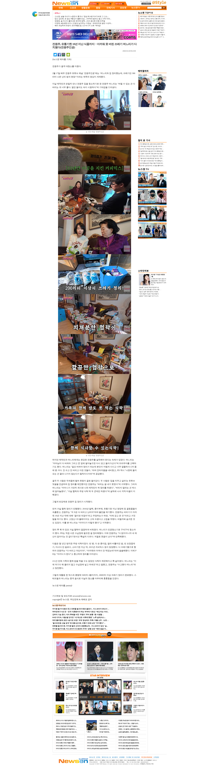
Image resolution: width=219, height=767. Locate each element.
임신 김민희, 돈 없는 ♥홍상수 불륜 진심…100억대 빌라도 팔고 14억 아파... (83, 19)
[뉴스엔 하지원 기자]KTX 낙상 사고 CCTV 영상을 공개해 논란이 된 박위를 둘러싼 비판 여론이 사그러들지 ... (100, 669)
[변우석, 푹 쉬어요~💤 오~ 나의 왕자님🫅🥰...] (152, 204)
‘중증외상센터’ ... (103, 726)
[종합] (98, 9)
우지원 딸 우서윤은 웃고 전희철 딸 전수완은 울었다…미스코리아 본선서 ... (80, 609)
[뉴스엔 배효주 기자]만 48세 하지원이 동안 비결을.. (71, 687)
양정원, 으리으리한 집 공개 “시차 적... (66, 723)
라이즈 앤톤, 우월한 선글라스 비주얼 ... (97, 740)
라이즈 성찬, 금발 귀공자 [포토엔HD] (128, 745)
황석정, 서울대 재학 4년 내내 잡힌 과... (66, 737)
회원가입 (148, 1)
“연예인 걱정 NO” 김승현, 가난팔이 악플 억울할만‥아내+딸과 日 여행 (160, 34)
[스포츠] (73, 9)
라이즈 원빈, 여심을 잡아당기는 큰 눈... (128, 748)
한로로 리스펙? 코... (104, 723)
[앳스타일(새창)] (159, 4)
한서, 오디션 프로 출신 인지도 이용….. (150, 289)
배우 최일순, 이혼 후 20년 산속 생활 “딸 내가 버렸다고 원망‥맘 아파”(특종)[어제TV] (164, 16)
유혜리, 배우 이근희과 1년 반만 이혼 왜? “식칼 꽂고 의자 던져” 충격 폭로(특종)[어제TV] (165, 25)
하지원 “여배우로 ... (104, 732)
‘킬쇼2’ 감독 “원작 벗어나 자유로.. (149, 291)
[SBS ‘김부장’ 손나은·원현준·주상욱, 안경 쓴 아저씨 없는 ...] (152, 187)
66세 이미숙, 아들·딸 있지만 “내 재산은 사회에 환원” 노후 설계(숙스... (79, 617)
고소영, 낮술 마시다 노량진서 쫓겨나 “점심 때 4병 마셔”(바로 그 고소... (82, 16)
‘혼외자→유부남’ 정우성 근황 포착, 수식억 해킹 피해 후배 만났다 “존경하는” (162, 19)
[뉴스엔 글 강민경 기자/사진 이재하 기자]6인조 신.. (71, 711)
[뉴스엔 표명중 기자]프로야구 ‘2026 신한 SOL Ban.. (139, 687)
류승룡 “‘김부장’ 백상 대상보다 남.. (149, 287)
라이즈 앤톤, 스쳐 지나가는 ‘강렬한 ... (66, 745)
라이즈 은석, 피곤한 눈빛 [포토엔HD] (97, 745)
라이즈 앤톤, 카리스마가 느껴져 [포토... (66, 748)
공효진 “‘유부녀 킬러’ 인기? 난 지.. (149, 296)
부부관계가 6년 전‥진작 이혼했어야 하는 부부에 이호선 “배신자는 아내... (80, 612)
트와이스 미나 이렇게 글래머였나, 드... (66, 720)
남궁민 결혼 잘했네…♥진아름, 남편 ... (128, 732)
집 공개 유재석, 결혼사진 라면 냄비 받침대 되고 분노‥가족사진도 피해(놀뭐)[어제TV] (165, 21)
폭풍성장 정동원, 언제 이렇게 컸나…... (66, 729)
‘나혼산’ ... (89, 732)
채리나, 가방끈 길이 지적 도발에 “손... (66, 726)
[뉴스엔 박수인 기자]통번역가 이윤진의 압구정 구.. (139, 711)
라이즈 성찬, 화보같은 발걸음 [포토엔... (128, 743)
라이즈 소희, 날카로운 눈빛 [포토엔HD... (98, 748)
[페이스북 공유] (59, 54)
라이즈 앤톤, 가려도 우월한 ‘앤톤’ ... (65, 743)
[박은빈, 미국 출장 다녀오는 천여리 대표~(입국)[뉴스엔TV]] (152, 221)
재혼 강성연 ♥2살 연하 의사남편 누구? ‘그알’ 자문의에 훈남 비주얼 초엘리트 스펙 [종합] (165, 37)
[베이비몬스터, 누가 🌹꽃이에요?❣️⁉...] (152, 238)
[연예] (60, 9)
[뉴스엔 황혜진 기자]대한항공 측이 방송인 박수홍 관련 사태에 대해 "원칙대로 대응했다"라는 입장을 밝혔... (131, 669)
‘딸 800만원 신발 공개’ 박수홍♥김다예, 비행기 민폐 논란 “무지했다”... (78, 623)
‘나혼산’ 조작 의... (104, 720)
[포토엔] (123, 9)
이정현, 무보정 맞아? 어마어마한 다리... (129, 720)
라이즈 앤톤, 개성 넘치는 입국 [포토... (97, 743)
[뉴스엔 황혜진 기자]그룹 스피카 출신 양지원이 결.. (139, 699)
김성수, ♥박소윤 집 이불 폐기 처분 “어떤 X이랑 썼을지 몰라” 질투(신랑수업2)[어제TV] (164, 30)
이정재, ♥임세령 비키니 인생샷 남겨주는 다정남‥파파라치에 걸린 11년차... (83, 23)
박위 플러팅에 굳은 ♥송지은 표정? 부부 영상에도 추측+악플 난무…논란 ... (80, 620)
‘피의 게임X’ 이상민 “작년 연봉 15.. (149, 294)
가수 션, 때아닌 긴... (104, 729)
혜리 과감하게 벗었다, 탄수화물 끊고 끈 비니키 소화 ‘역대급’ (78, 25)
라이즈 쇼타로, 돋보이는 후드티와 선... (97, 737)
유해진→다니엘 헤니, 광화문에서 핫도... (129, 729)
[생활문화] (85, 9)
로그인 (142, 1)
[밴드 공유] (63, 54)
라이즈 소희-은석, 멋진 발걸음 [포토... (128, 740)
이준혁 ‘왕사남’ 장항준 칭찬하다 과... (128, 737)
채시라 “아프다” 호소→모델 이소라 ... (128, 723)
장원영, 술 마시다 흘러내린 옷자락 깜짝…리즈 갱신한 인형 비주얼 (80, 21)
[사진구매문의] (146, 4)
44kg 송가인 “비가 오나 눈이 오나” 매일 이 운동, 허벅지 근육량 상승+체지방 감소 (163, 32)
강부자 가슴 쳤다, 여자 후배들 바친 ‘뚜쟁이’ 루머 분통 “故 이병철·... (78, 614)
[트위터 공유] (55, 54)
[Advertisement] (152, 53)
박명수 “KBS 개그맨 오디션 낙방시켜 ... (66, 732)
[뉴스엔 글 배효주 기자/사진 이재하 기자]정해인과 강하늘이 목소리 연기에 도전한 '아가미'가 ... (68, 668)
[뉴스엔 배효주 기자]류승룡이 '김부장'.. (71, 698)
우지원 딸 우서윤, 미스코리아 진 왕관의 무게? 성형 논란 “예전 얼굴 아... (79, 629)
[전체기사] (111, 9)
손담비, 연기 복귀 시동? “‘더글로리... (128, 726)
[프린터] (68, 54)
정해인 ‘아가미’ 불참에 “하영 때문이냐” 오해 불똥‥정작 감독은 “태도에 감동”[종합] (69, 664)
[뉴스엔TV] (136, 9)
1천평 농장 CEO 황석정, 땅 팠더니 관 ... (66, 740)
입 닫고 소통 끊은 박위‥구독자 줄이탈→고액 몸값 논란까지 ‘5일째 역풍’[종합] (99, 664)
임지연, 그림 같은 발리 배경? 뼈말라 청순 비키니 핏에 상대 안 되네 (159, 28)
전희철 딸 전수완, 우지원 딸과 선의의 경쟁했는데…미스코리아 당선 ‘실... (80, 626)
